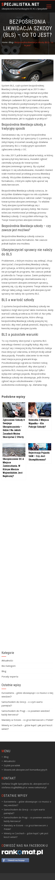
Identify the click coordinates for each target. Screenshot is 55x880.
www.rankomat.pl (37, 787)
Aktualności (7, 660)
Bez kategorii (8, 665)
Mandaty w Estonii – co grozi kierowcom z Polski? (27, 719)
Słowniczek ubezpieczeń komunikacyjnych (25, 769)
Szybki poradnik (12, 765)
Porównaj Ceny (27, 875)
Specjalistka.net (20, 4)
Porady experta (10, 676)
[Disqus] (27, 528)
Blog (4, 671)
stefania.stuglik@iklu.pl (13, 787)
